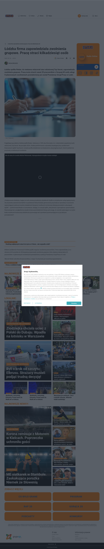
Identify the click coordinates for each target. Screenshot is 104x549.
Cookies (33, 298)
